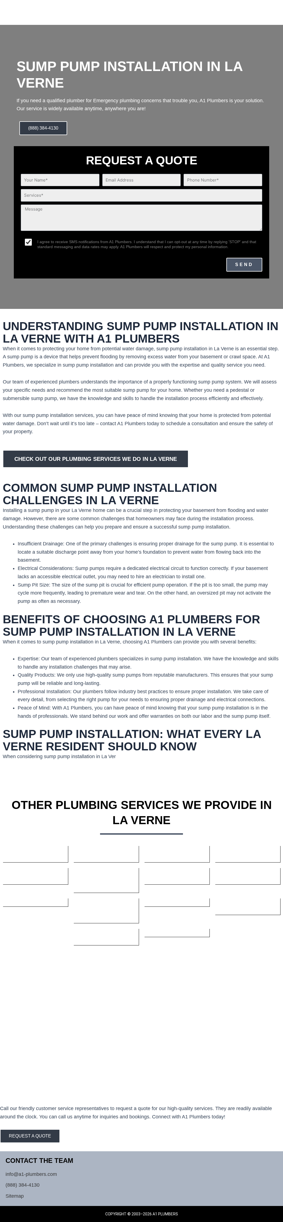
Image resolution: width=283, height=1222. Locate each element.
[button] (254, 9)
